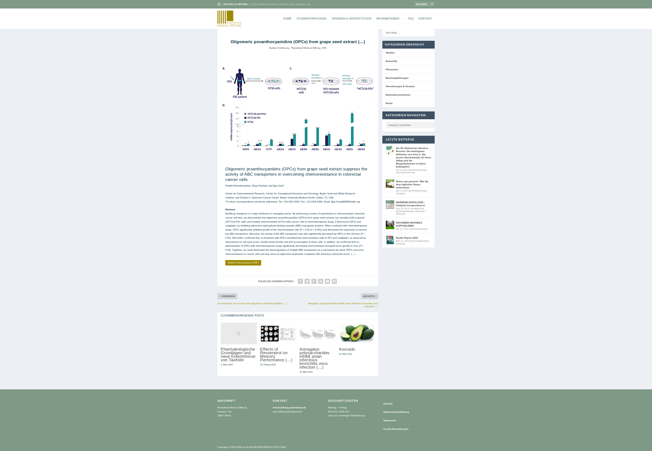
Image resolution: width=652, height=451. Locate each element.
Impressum (389, 420)
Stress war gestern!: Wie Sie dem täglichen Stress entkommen (412, 184)
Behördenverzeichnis (398, 94)
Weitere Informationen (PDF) (243, 262)
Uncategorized (417, 208)
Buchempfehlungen (397, 78)
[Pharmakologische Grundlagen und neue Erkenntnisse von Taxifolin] (239, 333)
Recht (389, 103)
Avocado (347, 349)
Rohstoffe (391, 61)
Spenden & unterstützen (351, 18)
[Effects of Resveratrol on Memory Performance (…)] (278, 333)
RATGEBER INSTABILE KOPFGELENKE (409, 224)
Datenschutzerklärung (396, 412)
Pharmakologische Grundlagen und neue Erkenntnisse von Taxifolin (238, 354)
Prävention (392, 69)
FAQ (411, 18)
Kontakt (425, 18)
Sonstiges (400, 193)
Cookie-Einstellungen (396, 429)
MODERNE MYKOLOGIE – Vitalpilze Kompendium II (410, 204)
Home (287, 18)
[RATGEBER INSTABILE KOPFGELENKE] (390, 225)
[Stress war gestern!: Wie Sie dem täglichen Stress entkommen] (390, 183)
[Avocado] (357, 333)
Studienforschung (312, 18)
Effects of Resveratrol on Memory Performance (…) (276, 354)
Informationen (387, 18)
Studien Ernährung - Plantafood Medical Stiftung (295, 48)
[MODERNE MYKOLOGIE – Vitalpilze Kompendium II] (390, 204)
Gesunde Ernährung (405, 172)
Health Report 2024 (407, 237)
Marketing (400, 244)
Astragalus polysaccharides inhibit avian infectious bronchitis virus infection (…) (315, 358)
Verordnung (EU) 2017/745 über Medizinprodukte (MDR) (280, 4)
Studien (390, 52)
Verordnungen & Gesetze (400, 86)
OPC (324, 48)
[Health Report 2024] (390, 240)
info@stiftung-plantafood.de (289, 407)
